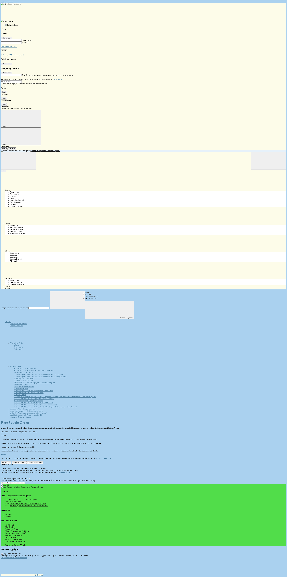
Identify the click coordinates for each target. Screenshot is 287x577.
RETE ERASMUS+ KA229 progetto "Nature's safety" (34, 399)
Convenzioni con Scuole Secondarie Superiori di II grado (34, 370)
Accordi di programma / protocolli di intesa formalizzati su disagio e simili (40, 376)
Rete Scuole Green (21, 389)
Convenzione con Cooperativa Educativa (28, 401)
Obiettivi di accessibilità (13, 535)
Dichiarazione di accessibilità (15, 533)
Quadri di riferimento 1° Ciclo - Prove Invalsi (26, 415)
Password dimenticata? (9, 47)
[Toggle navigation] (18, 161)
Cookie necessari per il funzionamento (14, 479)
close (3, 171)
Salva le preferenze (18, 483)
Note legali (9, 527)
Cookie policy (10, 525)
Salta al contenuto (7, 2)
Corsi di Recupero (16, 326)
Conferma (12, 148)
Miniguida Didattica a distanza (20, 417)
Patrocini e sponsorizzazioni (24, 387)
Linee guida (18, 347)
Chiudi (4, 92)
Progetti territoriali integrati (23, 372)
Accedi (4, 29)
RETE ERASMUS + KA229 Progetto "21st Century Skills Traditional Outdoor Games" (45, 407)
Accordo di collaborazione (23, 381)
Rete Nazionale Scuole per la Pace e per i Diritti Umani (33, 391)
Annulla (4, 148)
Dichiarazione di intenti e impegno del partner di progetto (34, 383)
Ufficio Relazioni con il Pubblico (17, 531)
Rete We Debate (20, 395)
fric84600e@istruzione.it (28, 504)
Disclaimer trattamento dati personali (14, 558)
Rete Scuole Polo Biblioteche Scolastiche (28, 393)
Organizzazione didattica (18, 324)
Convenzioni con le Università (25, 368)
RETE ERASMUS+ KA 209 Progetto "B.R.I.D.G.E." (33, 403)
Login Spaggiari (58, 79)
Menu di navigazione (126, 318)
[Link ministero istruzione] (11, 4)
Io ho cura (18, 349)
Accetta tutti (35, 462)
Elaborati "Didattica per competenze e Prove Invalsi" (28, 413)
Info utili (88, 294)
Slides (16, 345)
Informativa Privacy (12, 529)
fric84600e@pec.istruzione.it (29, 506)
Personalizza (6, 462)
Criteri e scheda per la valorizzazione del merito (26, 411)
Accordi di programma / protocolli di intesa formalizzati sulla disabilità (39, 374)
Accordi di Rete (90, 296)
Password (25, 43)
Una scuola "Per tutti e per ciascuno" (23, 409)
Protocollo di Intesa (21, 385)
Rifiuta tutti (19, 462)
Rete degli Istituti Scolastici (24, 379)
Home (87, 292)
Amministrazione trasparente (15, 541)
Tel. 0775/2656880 (15, 502)
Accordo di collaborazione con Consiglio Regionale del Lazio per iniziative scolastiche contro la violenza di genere (55, 397)
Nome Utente (27, 40)
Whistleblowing (11, 537)
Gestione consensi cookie (14, 539)
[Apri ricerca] (268, 161)
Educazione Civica (17, 343)
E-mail (24, 75)
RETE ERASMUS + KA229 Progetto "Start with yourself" (35, 405)
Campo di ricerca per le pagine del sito (14, 308)
